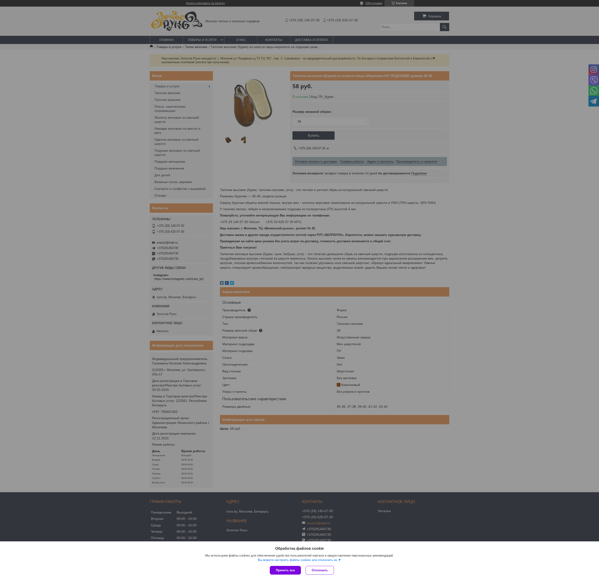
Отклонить (320, 570)
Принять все (285, 570)
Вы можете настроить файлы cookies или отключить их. (298, 560)
